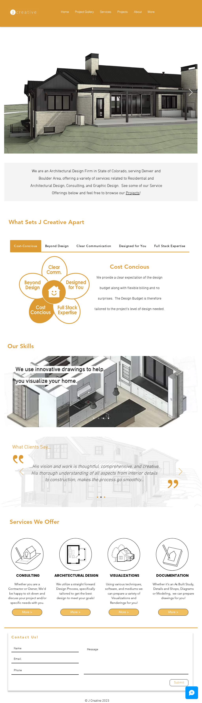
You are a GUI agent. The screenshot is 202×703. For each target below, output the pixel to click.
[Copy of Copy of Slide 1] (104, 497)
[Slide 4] (93, 418)
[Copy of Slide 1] (101, 497)
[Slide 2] (103, 418)
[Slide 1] (98, 418)
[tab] (25, 246)
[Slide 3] (108, 418)
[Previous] (14, 391)
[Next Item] (190, 92)
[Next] (188, 391)
